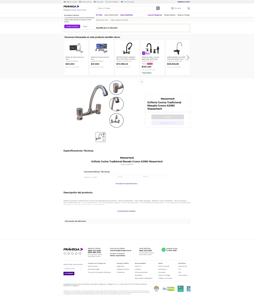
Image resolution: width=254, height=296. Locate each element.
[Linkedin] (80, 253)
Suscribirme (69, 273)
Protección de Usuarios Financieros (99, 272)
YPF (179, 269)
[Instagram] (68, 253)
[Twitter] (76, 253)
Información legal (93, 269)
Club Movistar (182, 275)
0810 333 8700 (145, 251)
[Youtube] (72, 253)
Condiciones (121, 272)
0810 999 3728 (94, 252)
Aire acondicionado (141, 272)
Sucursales (161, 272)
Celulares (138, 269)
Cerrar (85, 26)
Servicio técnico (93, 266)
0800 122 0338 (94, 251)
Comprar (167, 117)
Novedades (138, 275)
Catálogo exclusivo (123, 269)
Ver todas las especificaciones (126, 184)
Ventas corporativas (117, 255)
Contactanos (162, 269)
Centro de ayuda (163, 266)
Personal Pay (182, 266)
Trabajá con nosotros (165, 278)
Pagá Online (120, 266)
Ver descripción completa (126, 211)
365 (179, 272)
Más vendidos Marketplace (143, 278)
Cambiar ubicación (72, 26)
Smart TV (138, 266)
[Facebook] (65, 253)
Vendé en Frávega (164, 275)
